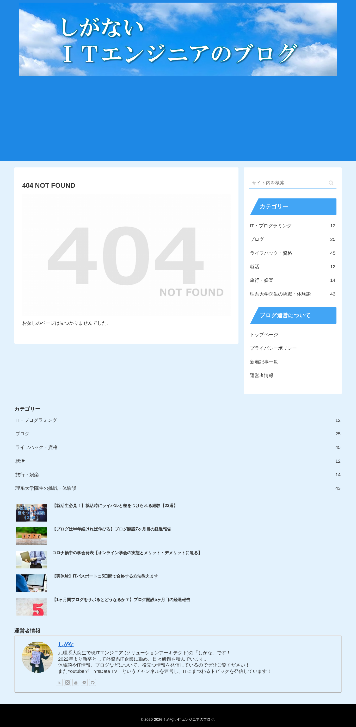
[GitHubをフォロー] (92, 682)
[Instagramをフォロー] (67, 682)
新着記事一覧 (264, 362)
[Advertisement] (178, 122)
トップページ (264, 334)
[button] (331, 183)
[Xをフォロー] (59, 682)
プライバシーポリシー (273, 348)
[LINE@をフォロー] (84, 682)
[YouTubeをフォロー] (75, 682)
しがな (66, 644)
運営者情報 (261, 375)
